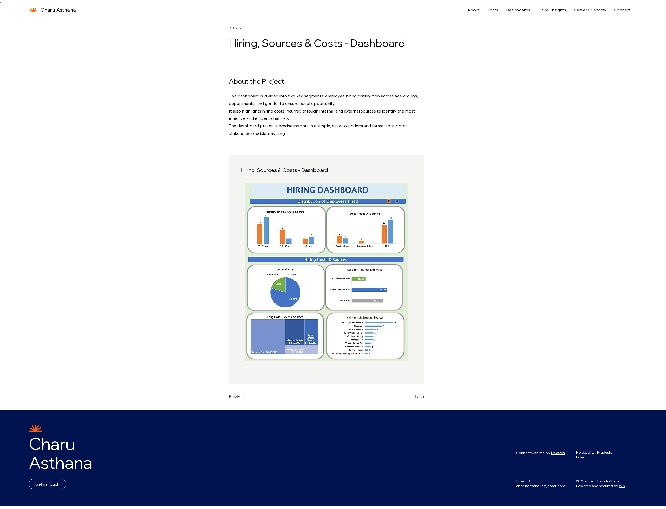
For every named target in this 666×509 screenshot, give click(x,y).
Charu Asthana (58, 9)
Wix (622, 486)
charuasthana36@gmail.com (540, 486)
